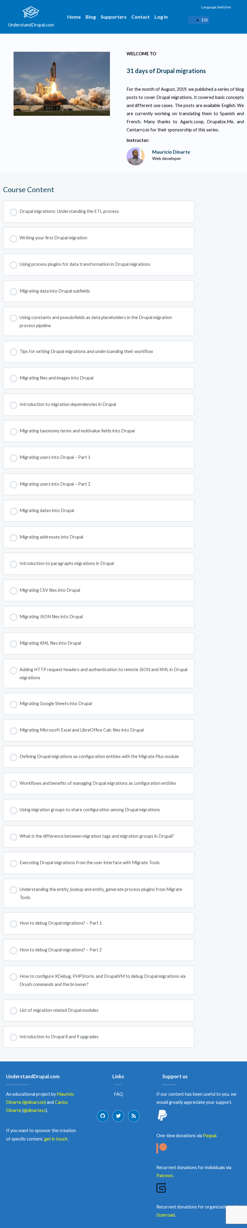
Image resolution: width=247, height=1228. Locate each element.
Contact (140, 17)
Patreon (164, 1175)
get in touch (55, 1138)
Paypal (209, 1135)
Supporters (114, 17)
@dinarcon (34, 1102)
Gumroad (165, 1214)
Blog (91, 17)
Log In (161, 17)
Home (74, 17)
